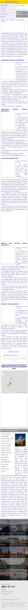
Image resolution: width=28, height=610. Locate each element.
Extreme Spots (4, 14)
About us (16, 599)
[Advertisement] (14, 227)
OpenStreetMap (16, 392)
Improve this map (23, 392)
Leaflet (7, 392)
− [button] (3, 375)
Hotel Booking (4, 5)
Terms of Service (4, 599)
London (3, 544)
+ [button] (3, 372)
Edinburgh (4, 567)
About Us (3, 17)
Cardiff (3, 533)
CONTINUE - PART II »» (14, 352)
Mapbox (11, 392)
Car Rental (3, 8)
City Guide (3, 11)
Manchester (22, 5)
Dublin (2, 555)
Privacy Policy (11, 599)
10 (14, 361)
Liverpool (3, 521)
